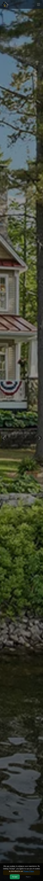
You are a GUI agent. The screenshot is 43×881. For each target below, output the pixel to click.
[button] (3, 438)
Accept (14, 877)
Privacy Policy (28, 871)
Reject (28, 877)
